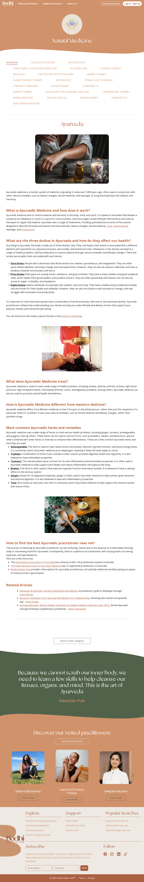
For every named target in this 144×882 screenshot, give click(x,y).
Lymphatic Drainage (25, 86)
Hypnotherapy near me (118, 830)
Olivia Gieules (32, 601)
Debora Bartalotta (77, 608)
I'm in (84, 868)
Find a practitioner (28, 3)
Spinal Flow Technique (99, 80)
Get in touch (72, 830)
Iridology (19, 74)
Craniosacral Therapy (116, 91)
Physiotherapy (60, 86)
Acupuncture (78, 68)
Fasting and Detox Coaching (56, 74)
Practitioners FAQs (75, 825)
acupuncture (28, 229)
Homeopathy (119, 97)
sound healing (120, 226)
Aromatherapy (89, 97)
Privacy (91, 878)
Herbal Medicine (23, 97)
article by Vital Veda (71, 316)
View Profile (28, 797)
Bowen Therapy (22, 91)
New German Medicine (26, 103)
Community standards (37, 825)
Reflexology (63, 80)
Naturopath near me (117, 825)
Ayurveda (12, 62)
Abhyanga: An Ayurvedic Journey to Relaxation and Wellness (49, 590)
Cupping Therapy (110, 68)
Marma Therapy (96, 74)
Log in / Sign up (132, 3)
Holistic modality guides (38, 834)
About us (71, 3)
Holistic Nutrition (43, 62)
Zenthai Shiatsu (57, 97)
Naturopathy (76, 62)
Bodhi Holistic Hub (20, 569)
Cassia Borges (26, 594)
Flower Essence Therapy (27, 80)
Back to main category (72, 640)
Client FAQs (72, 820)
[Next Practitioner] (133, 775)
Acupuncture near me (117, 820)
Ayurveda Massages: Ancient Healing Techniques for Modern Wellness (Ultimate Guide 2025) (65, 605)
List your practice (111, 3)
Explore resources (52, 3)
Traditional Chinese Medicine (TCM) (35, 68)
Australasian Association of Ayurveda (35, 562)
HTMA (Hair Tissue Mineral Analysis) (67, 91)
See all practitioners (72, 741)
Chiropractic (91, 86)
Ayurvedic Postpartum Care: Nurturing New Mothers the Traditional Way (55, 598)
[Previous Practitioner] (11, 775)
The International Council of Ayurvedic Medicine (36, 565)
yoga (109, 226)
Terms (82, 878)
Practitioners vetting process (41, 820)
